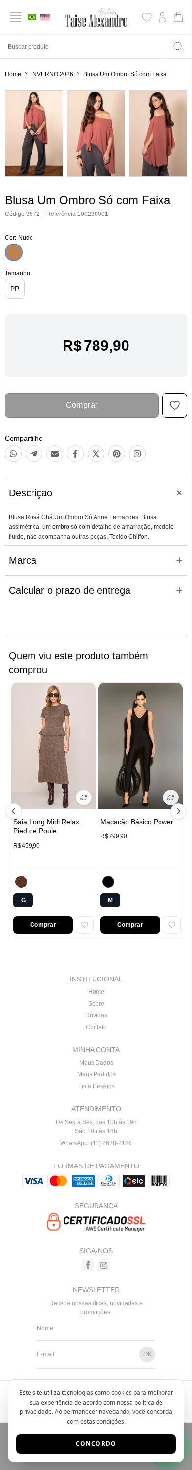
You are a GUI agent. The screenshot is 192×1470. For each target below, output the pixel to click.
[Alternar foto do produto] (84, 797)
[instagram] (104, 1265)
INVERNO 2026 (52, 74)
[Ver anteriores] (15, 811)
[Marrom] (21, 881)
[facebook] (88, 1265)
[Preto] (108, 881)
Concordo (96, 1443)
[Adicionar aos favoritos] (85, 925)
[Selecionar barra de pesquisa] (178, 47)
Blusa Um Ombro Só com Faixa (125, 74)
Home (13, 74)
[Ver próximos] (176, 811)
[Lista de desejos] (147, 17)
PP (14, 289)
